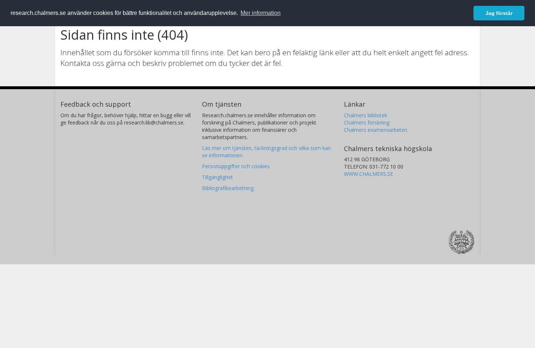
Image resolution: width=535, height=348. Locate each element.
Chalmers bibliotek (365, 115)
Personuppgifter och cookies (236, 166)
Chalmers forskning (366, 122)
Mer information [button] (261, 13)
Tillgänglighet (217, 177)
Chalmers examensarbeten (375, 129)
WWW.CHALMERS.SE (368, 173)
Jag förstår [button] (499, 13)
